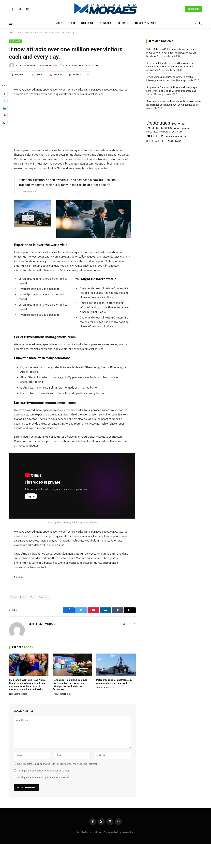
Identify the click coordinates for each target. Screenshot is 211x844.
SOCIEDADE (153, 141)
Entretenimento (145, 23)
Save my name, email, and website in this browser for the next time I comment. (58, 764)
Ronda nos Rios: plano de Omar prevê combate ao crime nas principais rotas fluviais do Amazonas (70, 685)
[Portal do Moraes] (105, 9)
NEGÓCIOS (155, 136)
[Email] (5, 123)
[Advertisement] (72, 123)
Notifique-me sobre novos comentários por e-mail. (43, 770)
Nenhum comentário (73, 65)
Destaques (158, 123)
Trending (43, 597)
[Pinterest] (5, 115)
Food (13, 597)
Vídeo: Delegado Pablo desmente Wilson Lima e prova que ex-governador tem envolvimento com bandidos (171, 52)
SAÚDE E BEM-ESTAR (176, 136)
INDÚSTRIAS (152, 132)
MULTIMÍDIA (177, 132)
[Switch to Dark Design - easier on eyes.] (195, 23)
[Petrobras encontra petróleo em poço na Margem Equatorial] (116, 665)
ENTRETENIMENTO (182, 128)
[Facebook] (5, 94)
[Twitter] (5, 101)
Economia (104, 23)
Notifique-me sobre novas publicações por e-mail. (43, 777)
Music (23, 597)
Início (58, 23)
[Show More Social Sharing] (88, 74)
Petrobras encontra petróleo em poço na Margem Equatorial (114, 681)
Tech (32, 597)
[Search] (200, 23)
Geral (72, 23)
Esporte (122, 23)
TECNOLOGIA (171, 141)
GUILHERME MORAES (28, 65)
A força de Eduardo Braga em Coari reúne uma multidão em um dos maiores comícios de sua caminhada (170, 66)
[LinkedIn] (5, 108)
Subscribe (193, 9)
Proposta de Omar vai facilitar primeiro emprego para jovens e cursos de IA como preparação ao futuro (171, 91)
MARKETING (164, 132)
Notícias (87, 23)
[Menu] (11, 23)
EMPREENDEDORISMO (159, 128)
